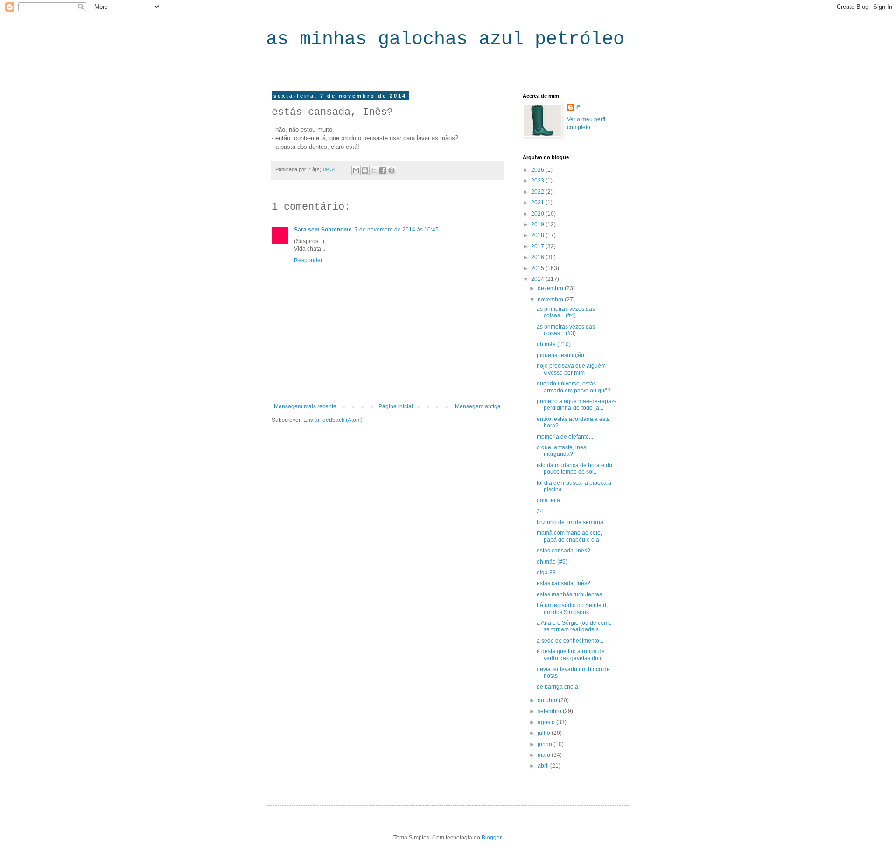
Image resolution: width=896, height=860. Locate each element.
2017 (538, 246)
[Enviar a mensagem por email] (356, 170)
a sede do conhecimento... (570, 640)
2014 (538, 279)
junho (545, 744)
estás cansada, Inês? (563, 583)
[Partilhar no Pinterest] (391, 170)
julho (545, 733)
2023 (538, 180)
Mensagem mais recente (305, 406)
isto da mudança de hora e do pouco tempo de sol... (574, 468)
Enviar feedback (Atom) (333, 420)
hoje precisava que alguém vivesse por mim (571, 369)
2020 (538, 213)
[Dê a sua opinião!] (365, 170)
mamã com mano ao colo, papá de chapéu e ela (569, 536)
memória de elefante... (565, 436)
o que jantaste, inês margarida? (561, 450)
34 (540, 511)
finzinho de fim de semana (570, 522)
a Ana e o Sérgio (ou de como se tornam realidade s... (574, 626)
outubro (548, 700)
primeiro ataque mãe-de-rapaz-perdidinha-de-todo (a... (576, 404)
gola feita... (550, 500)
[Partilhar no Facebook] (382, 170)
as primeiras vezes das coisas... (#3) (566, 329)
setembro (550, 711)
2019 (538, 224)
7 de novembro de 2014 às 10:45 (397, 229)
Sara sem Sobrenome (323, 229)
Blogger (491, 837)
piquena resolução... (562, 355)
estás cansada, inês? (563, 550)
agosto (547, 722)
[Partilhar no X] (373, 170)
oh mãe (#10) (554, 344)
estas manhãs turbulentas (569, 594)
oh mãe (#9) (552, 562)
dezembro (551, 288)
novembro (551, 299)
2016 (538, 257)
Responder (308, 260)
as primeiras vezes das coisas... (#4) (566, 312)
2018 (538, 235)
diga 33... (548, 572)
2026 (538, 170)
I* (578, 107)
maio (545, 755)
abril (544, 765)
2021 (538, 202)
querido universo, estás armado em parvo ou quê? (574, 386)
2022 (538, 192)
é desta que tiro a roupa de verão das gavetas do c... (572, 654)
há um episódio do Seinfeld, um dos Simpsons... (572, 608)
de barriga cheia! (558, 687)
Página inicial (395, 406)
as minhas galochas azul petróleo (445, 39)
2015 (538, 268)
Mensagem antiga (478, 406)
